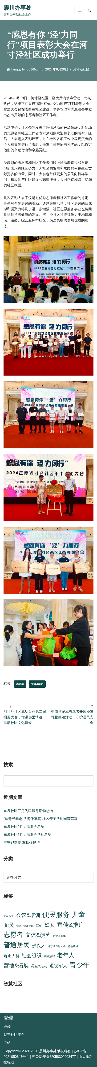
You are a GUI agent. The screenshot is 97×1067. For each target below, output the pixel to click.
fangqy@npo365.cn (25, 69)
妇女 (49, 925)
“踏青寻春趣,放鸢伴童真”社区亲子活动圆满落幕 (40, 819)
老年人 (66, 955)
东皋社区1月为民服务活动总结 (27, 835)
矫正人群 (12, 956)
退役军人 (58, 965)
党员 (9, 925)
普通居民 (17, 945)
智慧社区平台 (14, 1035)
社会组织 (31, 955)
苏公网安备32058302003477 (54, 1057)
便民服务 (56, 914)
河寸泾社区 (81, 69)
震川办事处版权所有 (55, 1051)
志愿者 (20, 684)
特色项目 (73, 946)
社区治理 (49, 956)
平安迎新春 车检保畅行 (22, 843)
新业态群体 (59, 935)
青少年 (79, 965)
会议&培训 (28, 915)
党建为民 (28, 925)
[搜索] (89, 10)
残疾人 (38, 945)
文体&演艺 (37, 684)
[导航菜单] (79, 10)
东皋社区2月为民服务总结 (24, 827)
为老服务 (9, 916)
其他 (39, 925)
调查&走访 (39, 966)
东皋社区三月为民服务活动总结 (28, 811)
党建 (18, 925)
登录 (7, 1027)
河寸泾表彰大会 (57, 946)
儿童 (78, 914)
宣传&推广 (71, 925)
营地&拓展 (16, 965)
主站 (7, 1043)
